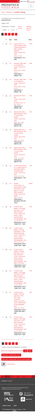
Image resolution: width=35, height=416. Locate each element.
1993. (30, 148)
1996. (30, 249)
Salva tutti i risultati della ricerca (11, 355)
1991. (30, 112)
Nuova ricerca (20, 27)
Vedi (25, 351)
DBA (13, 381)
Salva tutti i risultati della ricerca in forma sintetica (16, 359)
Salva (30, 351)
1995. (30, 96)
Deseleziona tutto (17, 351)
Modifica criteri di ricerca (28, 28)
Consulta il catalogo (19, 12)
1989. (30, 63)
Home (3, 12)
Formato (12, 26)
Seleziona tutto (6, 351)
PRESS (15, 405)
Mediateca (9, 12)
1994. (30, 165)
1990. (30, 79)
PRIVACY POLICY (7, 405)
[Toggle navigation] (31, 6)
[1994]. (31, 183)
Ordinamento (5, 26)
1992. (30, 44)
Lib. (10, 44)
